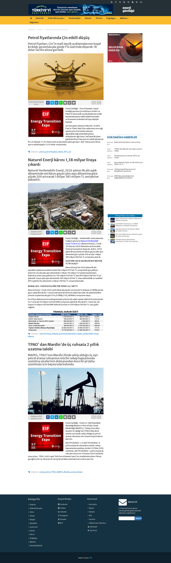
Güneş (32, 516)
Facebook (63, 504)
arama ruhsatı (76, 472)
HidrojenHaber (120, 216)
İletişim (92, 512)
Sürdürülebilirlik (36, 546)
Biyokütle (33, 523)
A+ (93, 103)
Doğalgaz (110, 18)
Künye (91, 508)
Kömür (88, 18)
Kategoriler (34, 499)
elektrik (55, 334)
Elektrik (39, 18)
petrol (41, 152)
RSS (61, 523)
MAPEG (60, 472)
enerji (41, 472)
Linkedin (63, 512)
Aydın (79, 334)
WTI (65, 152)
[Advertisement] (125, 98)
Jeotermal (33, 527)
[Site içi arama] (112, 2)
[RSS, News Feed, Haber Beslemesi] (137, 2)
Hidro (32, 512)
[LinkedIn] (56, 103)
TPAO (53, 472)
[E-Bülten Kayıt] (141, 2)
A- (99, 103)
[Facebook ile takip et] (116, 2)
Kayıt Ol (138, 518)
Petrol (99, 18)
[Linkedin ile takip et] (124, 2)
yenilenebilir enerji (90, 334)
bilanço (31, 336)
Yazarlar (92, 519)
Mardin (67, 472)
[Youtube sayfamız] (133, 2)
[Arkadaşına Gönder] (65, 103)
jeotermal (63, 334)
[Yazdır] (69, 103)
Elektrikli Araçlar (56, 18)
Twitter (63, 508)
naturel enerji (45, 334)
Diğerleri (34, 22)
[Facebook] (48, 103)
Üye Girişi (93, 531)
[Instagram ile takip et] (128, 2)
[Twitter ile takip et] (120, 2)
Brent (61, 152)
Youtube (63, 519)
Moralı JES (72, 334)
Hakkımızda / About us (97, 523)
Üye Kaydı (93, 527)
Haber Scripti (83, 558)
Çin (69, 152)
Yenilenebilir (74, 18)
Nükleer (123, 18)
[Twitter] (52, 103)
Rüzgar (32, 520)
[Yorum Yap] (74, 103)
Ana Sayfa (93, 504)
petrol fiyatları (51, 152)
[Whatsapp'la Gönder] (61, 103)
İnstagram (64, 516)
